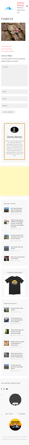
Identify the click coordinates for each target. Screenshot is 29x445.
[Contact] (15, 405)
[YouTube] (7, 389)
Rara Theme (11, 439)
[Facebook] (1, 389)
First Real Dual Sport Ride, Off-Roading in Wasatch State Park (16, 209)
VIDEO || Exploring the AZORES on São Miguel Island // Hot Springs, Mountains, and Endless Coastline (17, 223)
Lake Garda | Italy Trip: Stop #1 (17, 247)
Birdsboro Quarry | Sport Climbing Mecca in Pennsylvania (17, 343)
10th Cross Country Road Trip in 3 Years (17, 257)
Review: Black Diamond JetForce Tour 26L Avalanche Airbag (17, 331)
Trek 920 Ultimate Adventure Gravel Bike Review (17, 366)
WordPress (24, 439)
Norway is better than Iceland (17, 309)
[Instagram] (4, 389)
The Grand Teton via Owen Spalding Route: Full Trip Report (17, 319)
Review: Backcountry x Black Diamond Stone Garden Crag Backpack (17, 355)
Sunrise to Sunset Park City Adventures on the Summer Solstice (17, 236)
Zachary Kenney (20, 4)
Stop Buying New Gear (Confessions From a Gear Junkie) (7, 48)
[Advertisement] (14, 181)
